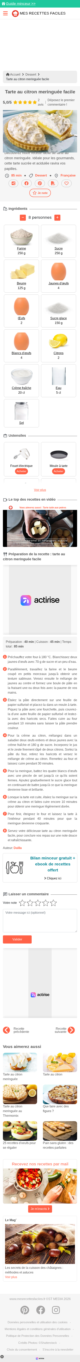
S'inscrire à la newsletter (58, 1349)
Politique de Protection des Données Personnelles (37, 1335)
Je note (43, 193)
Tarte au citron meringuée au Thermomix (12, 1111)
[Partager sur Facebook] (26, 183)
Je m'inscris (39, 1208)
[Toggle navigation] (5, 13)
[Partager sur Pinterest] (40, 183)
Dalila (18, 848)
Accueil (15, 74)
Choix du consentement (22, 1349)
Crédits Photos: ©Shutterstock (37, 1342)
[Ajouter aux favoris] (66, 183)
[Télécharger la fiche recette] (53, 183)
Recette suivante (60, 1030)
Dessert (30, 74)
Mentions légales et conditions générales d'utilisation (37, 1329)
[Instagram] (56, 1310)
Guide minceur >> (21, 4)
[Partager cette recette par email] (13, 183)
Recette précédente (21, 1030)
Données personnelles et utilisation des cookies (38, 1322)
